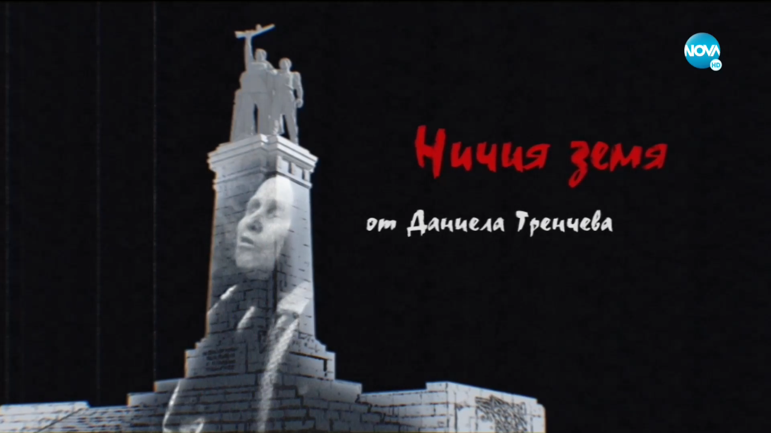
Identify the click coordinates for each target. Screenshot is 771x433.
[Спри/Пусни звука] (45, 417)
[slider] (13, 401)
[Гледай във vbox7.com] (749, 417)
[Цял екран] (724, 417)
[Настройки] (748, 21)
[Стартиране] (20, 417)
